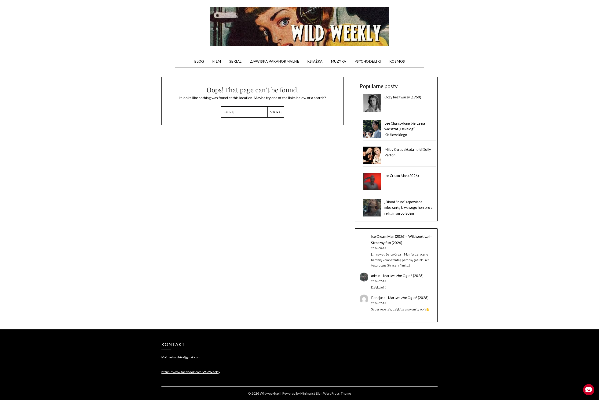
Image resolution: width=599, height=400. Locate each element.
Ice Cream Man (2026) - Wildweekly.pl (400, 236)
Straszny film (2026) (386, 243)
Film (216, 61)
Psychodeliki (367, 61)
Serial (235, 61)
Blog (199, 61)
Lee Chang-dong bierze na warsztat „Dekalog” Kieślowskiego (404, 129)
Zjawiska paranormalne (274, 61)
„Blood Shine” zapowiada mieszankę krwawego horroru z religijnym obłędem (408, 207)
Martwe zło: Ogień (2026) (403, 276)
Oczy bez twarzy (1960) (402, 97)
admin (375, 276)
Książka (315, 61)
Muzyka (338, 61)
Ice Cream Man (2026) (401, 175)
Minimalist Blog (311, 393)
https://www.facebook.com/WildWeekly (190, 372)
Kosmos (397, 61)
